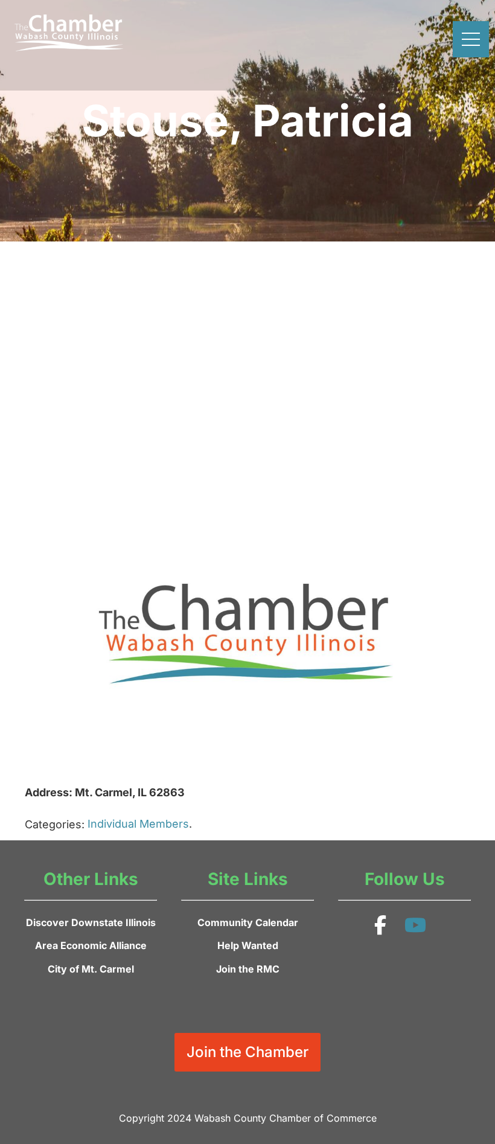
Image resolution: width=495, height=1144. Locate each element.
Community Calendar (247, 922)
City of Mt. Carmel (91, 969)
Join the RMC (247, 969)
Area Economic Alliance (91, 945)
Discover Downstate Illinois (91, 922)
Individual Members (138, 823)
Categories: (55, 824)
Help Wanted (247, 945)
